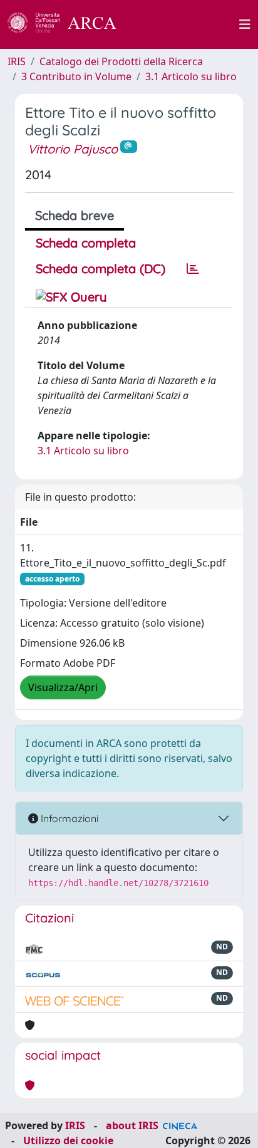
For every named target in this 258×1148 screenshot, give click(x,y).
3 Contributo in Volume (76, 76)
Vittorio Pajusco (73, 149)
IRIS (17, 61)
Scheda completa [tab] (86, 243)
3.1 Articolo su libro (191, 76)
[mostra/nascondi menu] (244, 24)
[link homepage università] (185, 24)
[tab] (193, 269)
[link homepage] (69, 24)
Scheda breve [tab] (74, 215)
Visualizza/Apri (63, 687)
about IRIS (132, 1125)
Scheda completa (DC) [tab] (100, 268)
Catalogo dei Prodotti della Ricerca (121, 61)
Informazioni (68, 818)
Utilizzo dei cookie (68, 1140)
